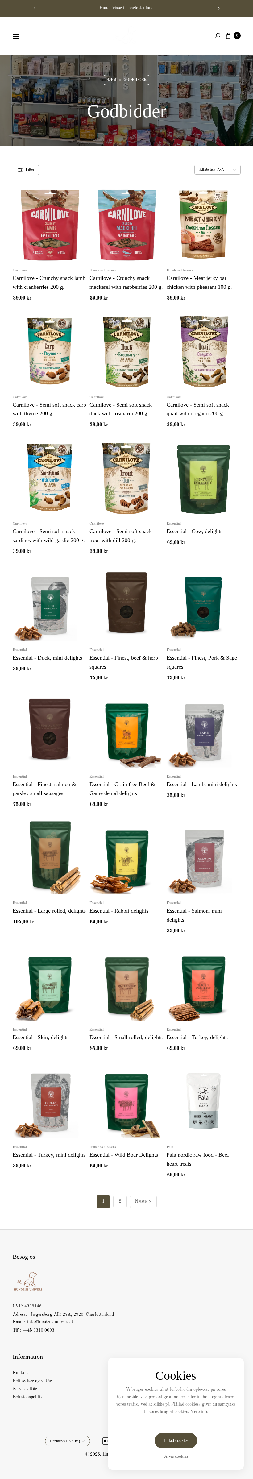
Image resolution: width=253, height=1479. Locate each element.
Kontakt (20, 1373)
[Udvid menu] (16, 36)
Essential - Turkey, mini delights (49, 1155)
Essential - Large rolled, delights (49, 911)
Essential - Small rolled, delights (126, 1037)
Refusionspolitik (28, 1397)
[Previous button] (34, 8)
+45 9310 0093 (38, 1330)
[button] (217, 36)
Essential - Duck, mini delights (47, 658)
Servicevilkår (25, 1389)
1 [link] (103, 1201)
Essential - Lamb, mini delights (202, 784)
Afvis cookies (176, 1456)
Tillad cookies (176, 1440)
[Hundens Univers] (126, 34)
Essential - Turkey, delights (197, 1037)
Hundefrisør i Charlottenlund (126, 8)
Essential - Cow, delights (194, 531)
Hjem (111, 80)
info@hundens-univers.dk (50, 1322)
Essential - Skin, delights (40, 1037)
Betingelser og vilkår (32, 1381)
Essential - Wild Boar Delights (123, 1155)
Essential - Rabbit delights (118, 911)
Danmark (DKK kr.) (65, 1441)
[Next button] (218, 8)
